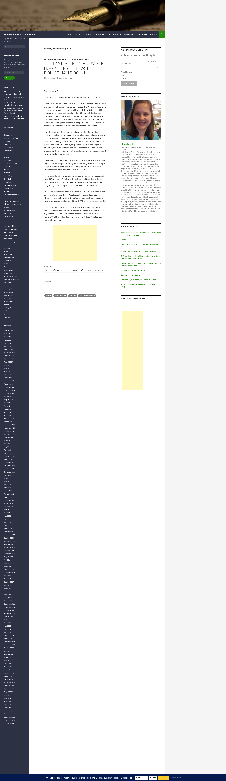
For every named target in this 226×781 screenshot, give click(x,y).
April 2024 (7, 412)
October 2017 (9, 582)
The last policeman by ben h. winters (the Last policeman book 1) (74, 68)
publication (8, 239)
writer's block (8, 301)
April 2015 (7, 667)
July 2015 (7, 657)
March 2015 (8, 670)
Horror (6, 191)
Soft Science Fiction (10, 264)
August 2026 (8, 331)
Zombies (7, 317)
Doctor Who (8, 151)
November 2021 (9, 503)
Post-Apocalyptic (73, 59)
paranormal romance (11, 229)
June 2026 (7, 337)
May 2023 (7, 447)
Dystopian (7, 154)
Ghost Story (8, 176)
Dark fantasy (8, 147)
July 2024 (7, 403)
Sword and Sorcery (10, 276)
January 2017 (8, 601)
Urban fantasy (9, 292)
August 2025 (8, 362)
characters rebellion (11, 138)
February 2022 (9, 494)
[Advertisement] (75, 243)
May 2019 (7, 566)
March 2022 (8, 491)
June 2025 (7, 368)
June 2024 (7, 406)
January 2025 (8, 384)
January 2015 (8, 676)
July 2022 (7, 478)
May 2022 (7, 484)
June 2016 (7, 623)
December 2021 (9, 500)
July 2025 (7, 365)
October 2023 (9, 431)
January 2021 (8, 528)
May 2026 (7, 340)
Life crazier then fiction (147, 34)
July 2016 (7, 620)
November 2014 (9, 682)
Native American (9, 220)
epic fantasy (8, 160)
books (47, 59)
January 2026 (8, 349)
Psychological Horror (11, 235)
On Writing (128, 34)
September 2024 (9, 397)
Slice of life (7, 261)
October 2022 (9, 469)
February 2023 (9, 456)
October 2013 (9, 723)
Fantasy (6, 169)
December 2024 (9, 387)
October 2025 (9, 356)
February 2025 (9, 381)
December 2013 (9, 717)
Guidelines (7, 182)
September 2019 (9, 554)
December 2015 (9, 642)
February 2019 (9, 569)
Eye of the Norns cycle (11, 163)
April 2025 (7, 375)
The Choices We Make (11, 279)
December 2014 (9, 679)
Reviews (116, 34)
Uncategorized (9, 289)
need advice (8, 223)
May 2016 (7, 626)
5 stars (49, 296)
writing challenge (10, 311)
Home (69, 34)
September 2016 (9, 613)
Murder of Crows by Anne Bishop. (134, 270)
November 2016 (9, 607)
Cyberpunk (8, 144)
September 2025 (9, 359)
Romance (7, 251)
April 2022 (7, 488)
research (7, 245)
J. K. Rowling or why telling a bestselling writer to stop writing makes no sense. (141, 257)
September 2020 (9, 541)
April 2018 (7, 579)
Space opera (8, 267)
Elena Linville (128, 143)
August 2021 (8, 510)
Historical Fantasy (10, 188)
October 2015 (9, 648)
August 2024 (8, 400)
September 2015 (9, 651)
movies (6, 207)
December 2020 (9, 532)
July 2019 (7, 560)
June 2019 (7, 563)
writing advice (8, 308)
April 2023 (7, 450)
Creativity (7, 141)
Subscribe (9, 78)
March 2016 (8, 632)
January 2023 (8, 459)
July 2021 (7, 513)
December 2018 (9, 572)
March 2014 (8, 708)
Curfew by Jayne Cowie (130, 275)
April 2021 (7, 519)
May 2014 (7, 701)
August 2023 (8, 437)
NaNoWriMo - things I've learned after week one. (140, 251)
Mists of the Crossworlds (12, 204)
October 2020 (9, 538)
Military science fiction (11, 201)
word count (8, 298)
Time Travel (8, 283)
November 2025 (9, 353)
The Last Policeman (87, 296)
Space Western (9, 270)
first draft (7, 173)
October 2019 (9, 550)
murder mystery (57, 59)
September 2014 (9, 689)
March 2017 (8, 594)
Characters (8, 135)
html (125, 75)
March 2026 (8, 346)
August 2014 (8, 692)
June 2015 (7, 660)
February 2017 (9, 598)
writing (6, 305)
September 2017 (9, 585)
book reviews (60, 296)
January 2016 (8, 638)
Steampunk (8, 273)
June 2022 (7, 481)
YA (5, 314)
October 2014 (9, 686)
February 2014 (9, 711)
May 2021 (7, 516)
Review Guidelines (103, 34)
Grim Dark (7, 179)
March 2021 (8, 522)
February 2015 (9, 673)
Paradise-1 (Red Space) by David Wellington (138, 279)
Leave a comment (66, 78)
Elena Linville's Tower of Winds (20, 34)
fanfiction (7, 166)
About (77, 34)
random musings (9, 242)
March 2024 (8, 415)
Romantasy (8, 254)
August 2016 (8, 616)
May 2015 (7, 664)
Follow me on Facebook (133, 298)
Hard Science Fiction (11, 185)
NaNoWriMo (8, 217)
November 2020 (9, 535)
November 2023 (9, 428)
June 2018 (7, 576)
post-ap (73, 296)
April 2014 (7, 704)
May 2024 (7, 409)
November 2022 (9, 466)
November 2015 (9, 645)
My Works (87, 34)
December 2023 (9, 425)
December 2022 (9, 462)
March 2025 (8, 378)
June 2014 (7, 698)
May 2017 (7, 588)
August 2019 (8, 557)
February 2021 (9, 525)
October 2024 (9, 393)
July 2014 (7, 695)
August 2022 (8, 475)
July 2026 (7, 334)
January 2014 (8, 714)
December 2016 (9, 604)
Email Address (139, 64)
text (124, 78)
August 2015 (8, 654)
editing (6, 157)
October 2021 (9, 506)
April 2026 (7, 343)
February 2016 (9, 635)
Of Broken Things (10, 226)
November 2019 (9, 547)
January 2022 (8, 497)
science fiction (9, 257)
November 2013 (9, 720)
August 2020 (8, 544)
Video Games (8, 295)
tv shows (7, 286)
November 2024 (9, 390)
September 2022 (9, 472)
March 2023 (8, 453)
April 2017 (7, 591)
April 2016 (7, 629)
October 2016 (9, 610)
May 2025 (7, 371)
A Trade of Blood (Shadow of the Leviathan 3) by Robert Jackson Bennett (13, 110)
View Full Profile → (129, 216)
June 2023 (7, 444)
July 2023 (7, 440)
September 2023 (9, 434)
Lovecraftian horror (11, 198)
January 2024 (8, 422)
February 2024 (9, 419)
